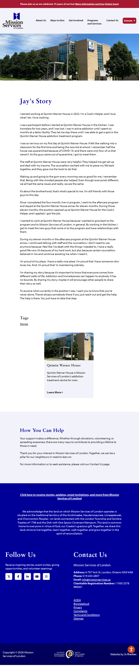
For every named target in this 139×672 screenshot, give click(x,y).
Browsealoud (81, 603)
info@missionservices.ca (96, 579)
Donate (128, 20)
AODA (77, 600)
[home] (13, 27)
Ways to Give (57, 20)
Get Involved (76, 20)
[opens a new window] (130, 654)
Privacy (78, 607)
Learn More (54, 392)
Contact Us (112, 20)
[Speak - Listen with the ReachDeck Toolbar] (131, 649)
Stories (24, 324)
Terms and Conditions (87, 614)
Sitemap (78, 618)
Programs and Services (94, 22)
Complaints (80, 611)
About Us (41, 20)
